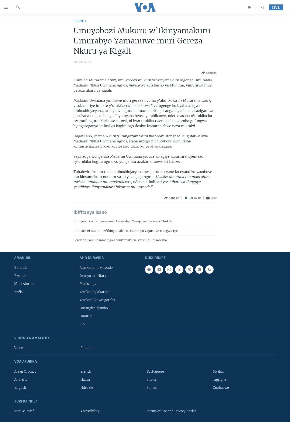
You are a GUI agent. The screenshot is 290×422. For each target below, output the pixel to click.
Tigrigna (219, 379)
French (85, 371)
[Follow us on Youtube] (159, 269)
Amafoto (87, 348)
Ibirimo (79, 21)
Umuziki (86, 316)
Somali (152, 387)
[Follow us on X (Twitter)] (179, 269)
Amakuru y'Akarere (94, 292)
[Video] (249, 7)
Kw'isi (19, 292)
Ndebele (86, 387)
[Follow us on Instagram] (169, 269)
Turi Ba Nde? (24, 411)
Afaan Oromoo (25, 371)
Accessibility (89, 411)
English (20, 387)
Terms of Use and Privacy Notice (171, 411)
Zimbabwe (221, 387)
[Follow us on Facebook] (149, 269)
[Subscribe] (199, 269)
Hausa (85, 379)
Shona (151, 379)
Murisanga (88, 284)
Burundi (20, 268)
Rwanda (20, 276)
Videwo (19, 348)
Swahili (218, 371)
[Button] (209, 72)
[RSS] (209, 269)
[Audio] (262, 7)
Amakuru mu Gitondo (96, 268)
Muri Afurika (24, 284)
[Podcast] (189, 269)
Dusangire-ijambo (94, 308)
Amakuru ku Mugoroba (97, 300)
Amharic (20, 379)
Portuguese (155, 371)
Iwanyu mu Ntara (93, 276)
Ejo (82, 324)
